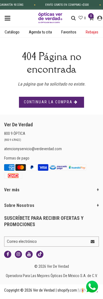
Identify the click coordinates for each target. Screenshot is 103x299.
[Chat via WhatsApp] (92, 286)
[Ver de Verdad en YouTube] (29, 254)
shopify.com (67, 290)
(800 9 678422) (12, 139)
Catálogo (12, 32)
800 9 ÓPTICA (14, 133)
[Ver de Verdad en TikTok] (39, 254)
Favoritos (68, 32)
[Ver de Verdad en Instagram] (18, 254)
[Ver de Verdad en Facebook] (7, 254)
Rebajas (92, 32)
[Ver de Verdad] (50, 17)
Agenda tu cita (40, 32)
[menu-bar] (9, 18)
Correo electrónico (22, 241)
